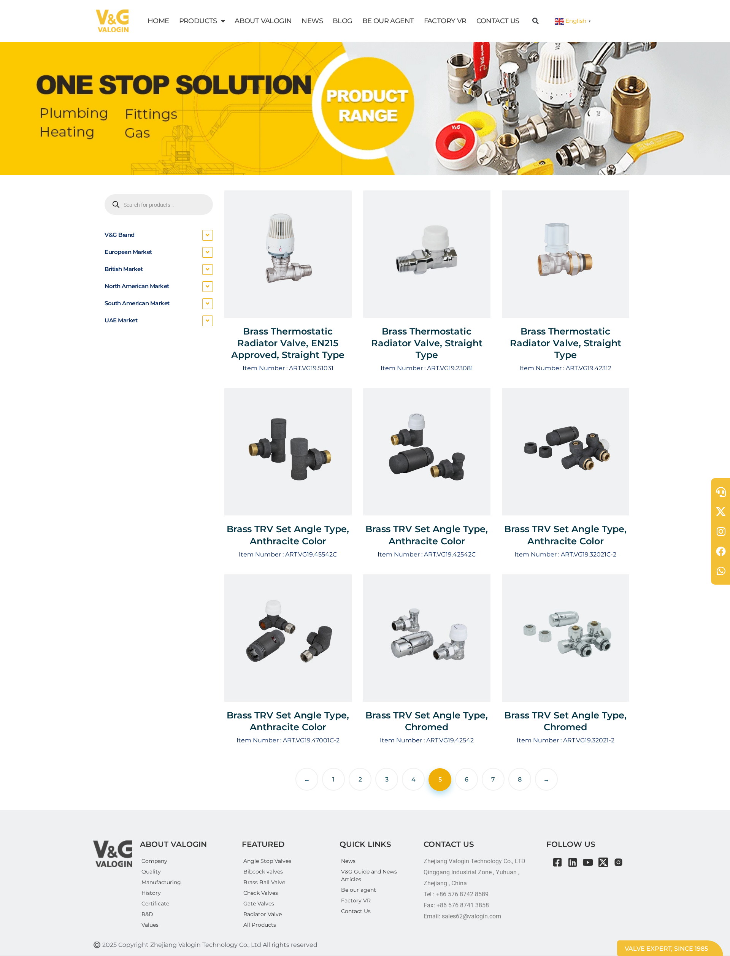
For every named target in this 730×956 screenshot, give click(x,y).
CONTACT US (497, 21)
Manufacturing (161, 882)
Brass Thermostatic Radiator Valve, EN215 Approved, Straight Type (287, 343)
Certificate (155, 903)
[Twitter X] (603, 862)
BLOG (342, 21)
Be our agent (358, 889)
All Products (259, 924)
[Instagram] (618, 862)
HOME (158, 21)
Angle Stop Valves (267, 861)
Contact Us (356, 911)
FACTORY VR (445, 21)
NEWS (312, 21)
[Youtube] (588, 862)
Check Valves (260, 892)
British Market (124, 269)
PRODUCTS (198, 21)
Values (150, 924)
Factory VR (356, 900)
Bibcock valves (263, 871)
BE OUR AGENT (388, 21)
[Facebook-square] (557, 862)
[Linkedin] (572, 862)
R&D (147, 914)
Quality (151, 871)
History (151, 892)
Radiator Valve (262, 914)
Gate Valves (258, 903)
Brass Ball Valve (264, 882)
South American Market (137, 303)
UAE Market (121, 320)
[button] (535, 21)
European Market (128, 251)
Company (154, 861)
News (348, 861)
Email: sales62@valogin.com (462, 916)
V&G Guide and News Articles (369, 875)
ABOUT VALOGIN (263, 21)
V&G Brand (120, 234)
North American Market (137, 286)
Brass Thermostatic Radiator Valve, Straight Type (426, 343)
